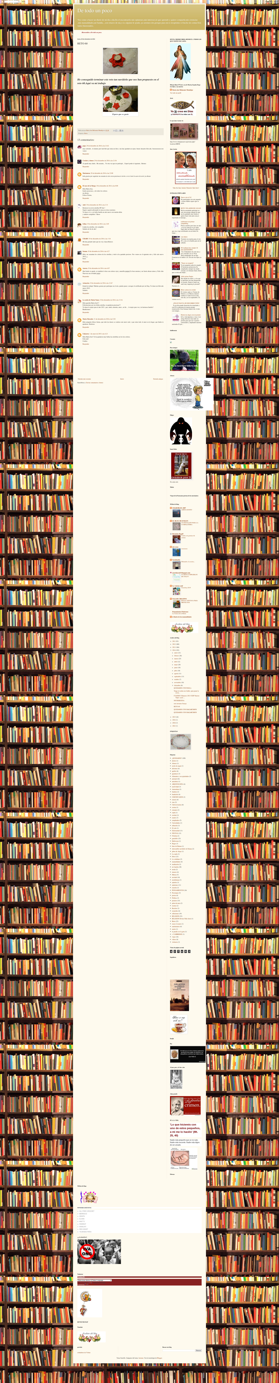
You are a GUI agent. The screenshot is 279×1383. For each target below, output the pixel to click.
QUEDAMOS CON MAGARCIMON (185, 712)
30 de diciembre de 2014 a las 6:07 (99, 268)
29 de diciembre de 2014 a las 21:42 (97, 146)
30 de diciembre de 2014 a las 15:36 (111, 300)
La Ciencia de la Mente (179, 613)
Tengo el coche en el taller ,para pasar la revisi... (186, 692)
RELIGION (175, 916)
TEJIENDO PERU (85, 1232)
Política (174, 898)
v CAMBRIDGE (177, 934)
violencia (175, 942)
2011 (174, 641)
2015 (174, 717)
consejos (174, 810)
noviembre (177, 682)
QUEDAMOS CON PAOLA (182, 688)
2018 (174, 723)
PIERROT (82, 1224)
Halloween (175, 841)
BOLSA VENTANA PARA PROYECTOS (189, 601)
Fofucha (174, 836)
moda (173, 869)
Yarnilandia (176, 560)
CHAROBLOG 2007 (179, 508)
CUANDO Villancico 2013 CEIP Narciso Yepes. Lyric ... (186, 697)
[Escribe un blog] (116, 130)
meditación (175, 864)
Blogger (159, 1358)
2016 (174, 720)
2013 (174, 647)
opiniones (175, 885)
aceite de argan (176, 766)
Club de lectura (176, 805)
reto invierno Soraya (180, 703)
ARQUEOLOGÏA (177, 784)
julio (176, 671)
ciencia (174, 800)
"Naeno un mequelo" (187, 263)
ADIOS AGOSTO (186, 510)
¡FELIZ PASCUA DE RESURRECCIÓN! (186, 303)
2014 (174, 650)
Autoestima (175, 789)
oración (174, 888)
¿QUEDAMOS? (177, 758)
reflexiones (175, 913)
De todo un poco (94, 10)
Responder (86, 154)
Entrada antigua (158, 379)
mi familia (175, 867)
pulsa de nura (176, 903)
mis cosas (175, 547)
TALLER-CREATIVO (179, 599)
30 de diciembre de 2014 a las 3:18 (100, 239)
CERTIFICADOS (177, 797)
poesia (174, 895)
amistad (174, 779)
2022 (174, 726)
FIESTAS (175, 833)
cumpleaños (175, 820)
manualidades (176, 862)
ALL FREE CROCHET (86, 1211)
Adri (84, 205)
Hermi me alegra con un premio (191, 315)
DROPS (82, 1216)
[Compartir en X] (118, 130)
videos (174, 939)
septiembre (177, 676)
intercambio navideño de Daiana (182, 849)
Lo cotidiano (176, 859)
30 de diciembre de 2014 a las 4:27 (99, 251)
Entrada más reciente (84, 379)
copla (173, 813)
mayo (176, 665)
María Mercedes (88, 319)
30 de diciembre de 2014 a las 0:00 (107, 186)
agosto (176, 673)
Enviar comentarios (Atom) (94, 383)
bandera (174, 792)
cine (173, 802)
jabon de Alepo (176, 851)
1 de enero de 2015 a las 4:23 (99, 334)
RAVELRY (82, 1227)
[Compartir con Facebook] (120, 130)
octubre (176, 679)
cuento (174, 818)
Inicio (122, 379)
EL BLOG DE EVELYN (180, 521)
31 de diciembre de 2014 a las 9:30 (104, 319)
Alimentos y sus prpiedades (180, 776)
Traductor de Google (99, 1282)
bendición (175, 794)
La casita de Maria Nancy (91, 300)
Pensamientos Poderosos (180, 612)
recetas (174, 906)
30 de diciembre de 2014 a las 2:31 (97, 205)
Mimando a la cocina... (188, 562)
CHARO (85, 238)
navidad (174, 877)
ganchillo (175, 838)
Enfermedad (175, 831)
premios (174, 901)
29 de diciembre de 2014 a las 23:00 (102, 173)
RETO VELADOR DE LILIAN (191, 208)
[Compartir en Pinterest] (122, 130)
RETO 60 (177, 706)
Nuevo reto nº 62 (186, 197)
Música (174, 875)
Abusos (174, 763)
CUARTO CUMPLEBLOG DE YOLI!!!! (189, 575)
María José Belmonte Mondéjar (182, 90)
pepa (84, 146)
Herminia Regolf (177, 534)
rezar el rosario (176, 924)
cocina (174, 807)
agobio (174, 771)
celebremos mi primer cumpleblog (187, 222)
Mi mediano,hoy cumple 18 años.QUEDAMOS (189, 249)
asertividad (175, 787)
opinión (174, 882)
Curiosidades (176, 823)
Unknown (86, 334)
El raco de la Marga (89, 186)
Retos (86, 133)
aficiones (174, 768)
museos (174, 872)
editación (175, 825)
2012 (174, 644)
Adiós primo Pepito (187, 276)
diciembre (177, 685)
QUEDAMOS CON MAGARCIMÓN (185, 709)
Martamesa (86, 173)
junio (176, 667)
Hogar (174, 844)
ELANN (81, 1219)
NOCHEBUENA (179, 700)
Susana (85, 251)
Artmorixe (86, 283)
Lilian (85, 224)
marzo (176, 659)
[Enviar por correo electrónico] (114, 130)
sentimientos (176, 926)
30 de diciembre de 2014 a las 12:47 (101, 283)
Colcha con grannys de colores (188, 536)
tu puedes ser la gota (178, 932)
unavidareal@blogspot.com (181, 573)
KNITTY (82, 1221)
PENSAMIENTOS (178, 890)
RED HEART (83, 1229)
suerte (174, 929)
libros (173, 856)
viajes (173, 937)
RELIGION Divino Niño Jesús (181, 919)
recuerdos (175, 911)
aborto (174, 761)
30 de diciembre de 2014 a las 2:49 (98, 224)
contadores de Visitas (83, 1352)
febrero (176, 656)
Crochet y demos (88, 160)
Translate (92, 1284)
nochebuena (175, 880)
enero (176, 653)
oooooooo (184, 549)
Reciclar (174, 908)
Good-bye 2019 (186, 588)
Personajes (175, 893)
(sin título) (184, 237)
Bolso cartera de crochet (188, 290)
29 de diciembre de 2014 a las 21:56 (105, 160)
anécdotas (175, 781)
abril (176, 662)
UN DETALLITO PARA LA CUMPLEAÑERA (189, 523)
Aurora (85, 268)
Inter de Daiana (176, 846)
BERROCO (83, 1214)
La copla (174, 854)
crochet (174, 815)
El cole (174, 828)
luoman (141, 1358)
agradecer (175, 774)
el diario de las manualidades (181, 617)
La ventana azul (177, 586)
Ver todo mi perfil (175, 93)
